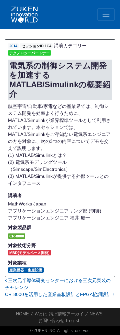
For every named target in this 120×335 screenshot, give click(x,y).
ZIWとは (39, 313)
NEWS (96, 313)
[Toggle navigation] (106, 14)
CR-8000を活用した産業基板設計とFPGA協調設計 (59, 294)
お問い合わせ (51, 320)
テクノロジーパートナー (29, 53)
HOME (22, 313)
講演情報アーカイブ (68, 313)
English (73, 320)
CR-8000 (16, 236)
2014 (13, 46)
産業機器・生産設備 (25, 270)
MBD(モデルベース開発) (29, 253)
